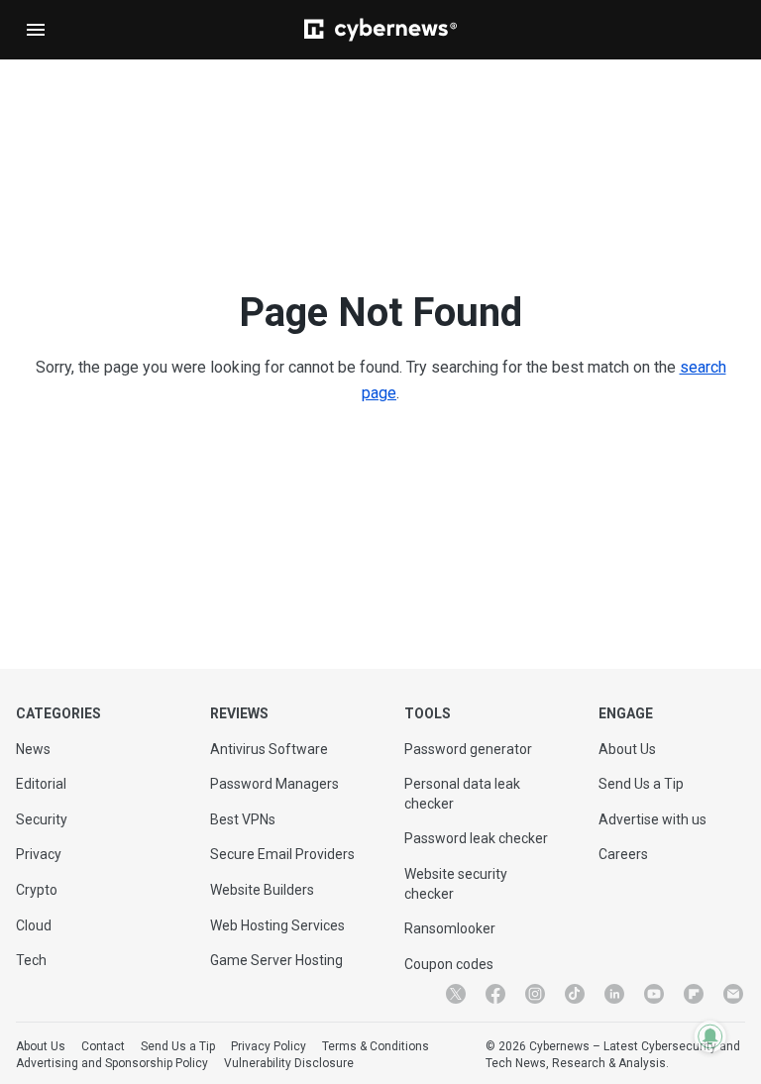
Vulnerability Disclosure (289, 1063)
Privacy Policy (268, 1046)
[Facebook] (495, 994)
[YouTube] (654, 994)
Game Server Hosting (276, 960)
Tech (31, 960)
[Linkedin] (614, 994)
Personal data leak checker (462, 794)
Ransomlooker (449, 928)
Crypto (36, 890)
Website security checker (455, 884)
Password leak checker (476, 838)
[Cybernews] (380, 30)
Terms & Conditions (375, 1046)
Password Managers (274, 784)
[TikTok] (575, 994)
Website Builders (262, 890)
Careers (623, 854)
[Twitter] (456, 994)
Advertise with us (652, 819)
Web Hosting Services (277, 925)
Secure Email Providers (282, 854)
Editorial (41, 784)
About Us (627, 749)
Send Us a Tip (641, 784)
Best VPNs (242, 819)
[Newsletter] (733, 994)
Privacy (38, 854)
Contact (103, 1046)
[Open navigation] (35, 30)
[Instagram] (535, 994)
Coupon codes (448, 964)
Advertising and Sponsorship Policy (112, 1063)
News (33, 749)
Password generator (468, 749)
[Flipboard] (694, 994)
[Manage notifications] (710, 1036)
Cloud (34, 925)
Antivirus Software (269, 749)
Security (41, 819)
